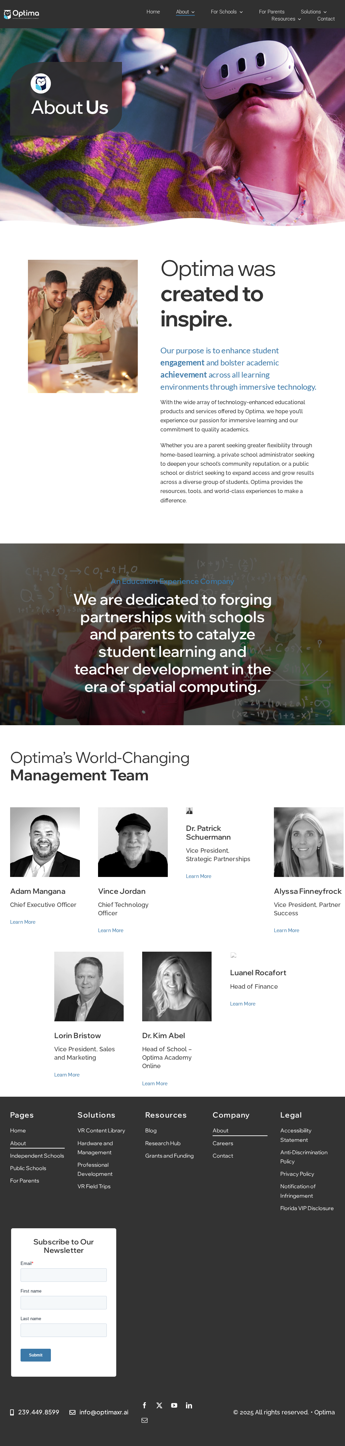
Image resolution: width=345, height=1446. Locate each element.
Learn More (23, 922)
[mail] (144, 1420)
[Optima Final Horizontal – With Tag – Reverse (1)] (21, 12)
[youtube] (174, 1405)
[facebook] (144, 1405)
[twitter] (159, 1405)
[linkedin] (189, 1405)
